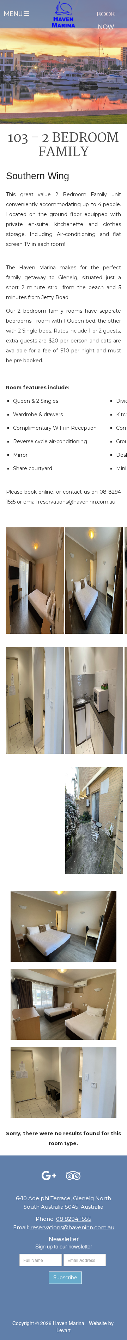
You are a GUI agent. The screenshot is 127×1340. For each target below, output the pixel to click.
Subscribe (65, 1277)
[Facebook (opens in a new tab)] (49, 1175)
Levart (63, 1330)
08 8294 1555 (73, 1218)
